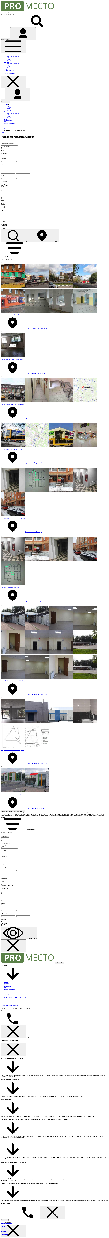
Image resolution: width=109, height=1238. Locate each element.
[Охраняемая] (4, 224)
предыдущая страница (6, 811)
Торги (5, 69)
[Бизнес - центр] (7, 185)
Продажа (6, 62)
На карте (56, 241)
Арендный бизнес (9, 70)
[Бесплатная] (4, 225)
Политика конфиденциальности (9, 1005)
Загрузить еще (4, 836)
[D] (1, 197)
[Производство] (9, 147)
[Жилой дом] (7, 184)
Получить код (4, 1219)
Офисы (9, 57)
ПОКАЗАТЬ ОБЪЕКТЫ (31, 938)
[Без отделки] (5, 206)
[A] (1, 195)
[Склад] (9, 149)
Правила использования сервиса (9, 1002)
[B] (1, 193)
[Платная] (4, 227)
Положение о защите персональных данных (13, 1000)
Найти (26, 241)
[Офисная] (5, 203)
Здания (9, 60)
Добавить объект (5, 39)
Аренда (6, 54)
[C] (1, 196)
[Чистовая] (5, 204)
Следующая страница (19, 811)
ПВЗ (5, 72)
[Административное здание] (7, 188)
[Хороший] (5, 207)
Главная (6, 128)
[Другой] (7, 186)
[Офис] (9, 150)
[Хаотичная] (4, 228)
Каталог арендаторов (9, 73)
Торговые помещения (13, 56)
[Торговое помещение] (9, 146)
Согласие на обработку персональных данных (13, 997)
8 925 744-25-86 (5, 994)
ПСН (8, 59)
